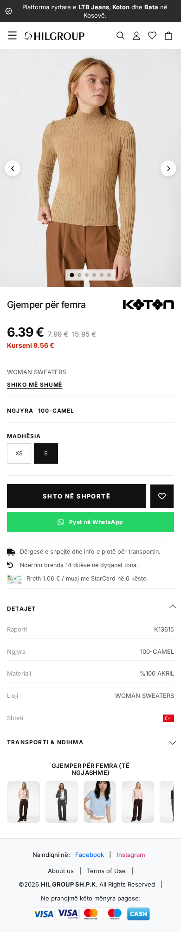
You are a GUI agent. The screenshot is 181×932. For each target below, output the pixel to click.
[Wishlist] (152, 35)
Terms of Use (106, 871)
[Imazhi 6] (109, 275)
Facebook (89, 854)
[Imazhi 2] (79, 275)
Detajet (21, 608)
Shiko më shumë (34, 384)
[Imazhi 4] (94, 275)
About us (61, 871)
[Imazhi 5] (101, 275)
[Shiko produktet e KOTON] (148, 304)
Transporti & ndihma (45, 742)
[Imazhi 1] (72, 275)
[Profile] (136, 35)
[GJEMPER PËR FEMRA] (23, 802)
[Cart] (168, 36)
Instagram (130, 854)
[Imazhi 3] (87, 275)
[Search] (120, 35)
